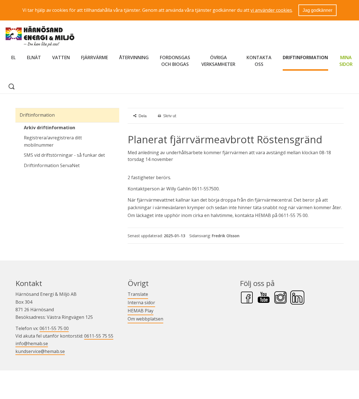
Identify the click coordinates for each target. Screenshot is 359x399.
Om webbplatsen (145, 319)
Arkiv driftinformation (49, 127)
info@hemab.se (31, 343)
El (13, 57)
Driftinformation (305, 57)
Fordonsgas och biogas (175, 60)
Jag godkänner (317, 10)
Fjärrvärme (94, 57)
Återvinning (134, 57)
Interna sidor (141, 302)
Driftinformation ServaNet (71, 165)
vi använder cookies (271, 10)
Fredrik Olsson (226, 235)
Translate (138, 294)
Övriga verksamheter (218, 60)
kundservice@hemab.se (40, 351)
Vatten (61, 57)
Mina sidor (346, 60)
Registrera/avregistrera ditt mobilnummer (53, 141)
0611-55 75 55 (98, 336)
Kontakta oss (259, 60)
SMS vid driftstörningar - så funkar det (64, 155)
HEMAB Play (140, 310)
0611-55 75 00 (54, 328)
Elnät (34, 57)
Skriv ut (169, 115)
